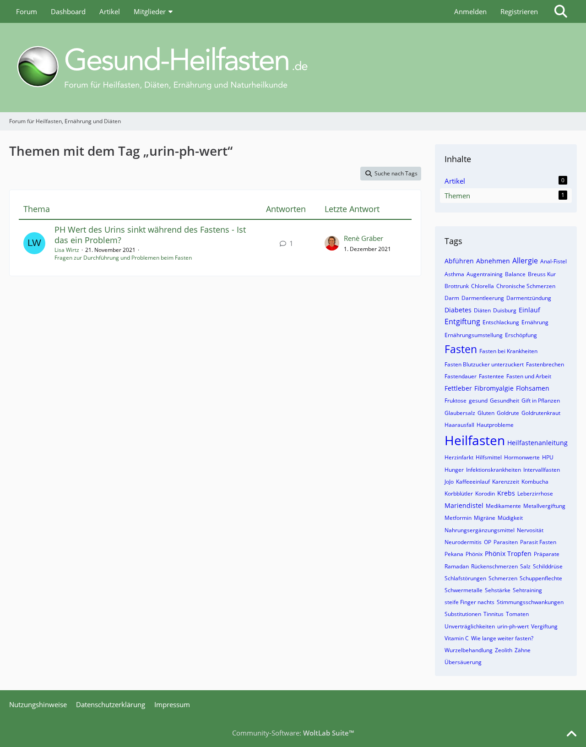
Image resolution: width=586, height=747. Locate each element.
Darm (452, 298)
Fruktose (456, 400)
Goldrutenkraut (540, 413)
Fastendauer (461, 376)
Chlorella (482, 286)
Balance (515, 274)
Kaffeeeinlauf (473, 481)
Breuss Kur (542, 274)
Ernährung (534, 322)
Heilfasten (475, 440)
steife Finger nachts (469, 602)
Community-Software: (293, 732)
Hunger (454, 470)
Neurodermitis (463, 542)
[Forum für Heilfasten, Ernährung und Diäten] (293, 67)
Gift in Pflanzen (540, 400)
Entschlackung (501, 322)
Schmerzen (502, 578)
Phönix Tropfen (508, 553)
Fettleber (458, 388)
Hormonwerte (522, 457)
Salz (525, 566)
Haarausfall (459, 425)
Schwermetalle (464, 590)
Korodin (485, 493)
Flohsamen (532, 388)
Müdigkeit (510, 518)
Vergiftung (544, 626)
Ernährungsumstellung (474, 335)
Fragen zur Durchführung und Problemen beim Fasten (123, 258)
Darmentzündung (528, 298)
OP (487, 542)
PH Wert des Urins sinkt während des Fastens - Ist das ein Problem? (150, 234)
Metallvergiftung (544, 506)
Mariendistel (464, 505)
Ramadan (457, 566)
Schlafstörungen (465, 578)
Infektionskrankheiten (493, 470)
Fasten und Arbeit (528, 376)
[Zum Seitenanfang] (571, 734)
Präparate (546, 554)
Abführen (459, 260)
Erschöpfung (521, 335)
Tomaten (517, 614)
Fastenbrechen (545, 364)
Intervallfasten (541, 470)
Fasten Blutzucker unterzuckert (484, 364)
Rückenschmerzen (494, 566)
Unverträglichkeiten (470, 626)
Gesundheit (504, 400)
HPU (547, 457)
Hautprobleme (495, 425)
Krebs (506, 493)
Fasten (461, 349)
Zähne (523, 650)
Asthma (454, 274)
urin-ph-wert (513, 626)
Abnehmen (493, 260)
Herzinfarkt (459, 457)
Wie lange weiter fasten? (502, 638)
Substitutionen (463, 614)
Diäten (482, 310)
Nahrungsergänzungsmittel (480, 530)
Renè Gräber (363, 238)
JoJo (449, 481)
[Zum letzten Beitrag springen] (332, 243)
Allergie (525, 261)
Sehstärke (497, 590)
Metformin (458, 518)
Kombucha (534, 481)
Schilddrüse (548, 566)
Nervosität (530, 530)
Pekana (454, 554)
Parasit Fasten (538, 542)
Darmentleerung (482, 298)
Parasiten (506, 542)
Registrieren (519, 11)
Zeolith (503, 650)
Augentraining (485, 274)
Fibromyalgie (494, 388)
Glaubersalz (460, 413)
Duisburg (504, 310)
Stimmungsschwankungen (530, 602)
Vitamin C (457, 638)
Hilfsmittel (489, 457)
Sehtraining (527, 590)
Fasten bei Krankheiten (508, 351)
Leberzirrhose (535, 493)
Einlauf (529, 309)
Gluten (485, 413)
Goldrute (508, 413)
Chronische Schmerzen (525, 286)
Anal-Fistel (553, 261)
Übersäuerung (463, 662)
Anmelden (470, 11)
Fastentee (491, 376)
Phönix (474, 554)
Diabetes (458, 309)
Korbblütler (459, 493)
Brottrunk (457, 286)
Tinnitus (493, 614)
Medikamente (503, 506)
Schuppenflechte (541, 578)
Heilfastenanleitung (537, 442)
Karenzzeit (505, 481)
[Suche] (561, 11)
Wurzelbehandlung (469, 650)
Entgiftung (462, 321)
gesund (478, 400)
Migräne (484, 518)
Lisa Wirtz (66, 250)
